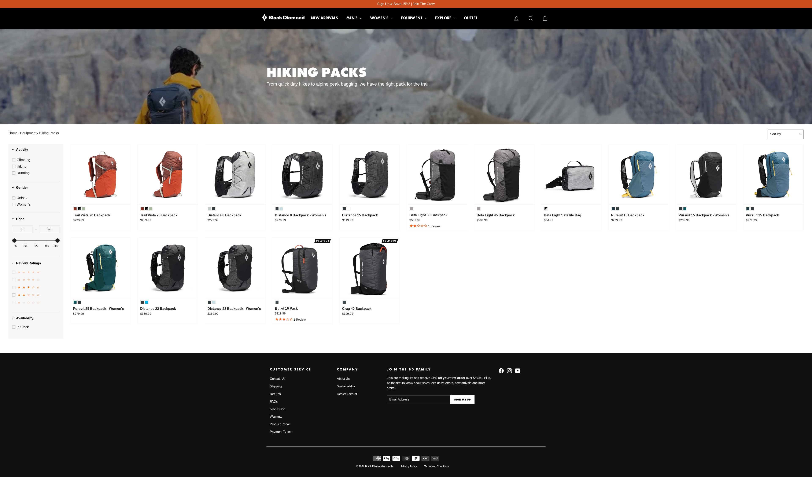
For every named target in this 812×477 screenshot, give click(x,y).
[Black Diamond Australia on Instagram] (509, 370)
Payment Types (281, 431)
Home (13, 133)
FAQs (274, 401)
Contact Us (277, 378)
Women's (380, 18)
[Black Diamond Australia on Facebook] (501, 370)
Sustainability (346, 386)
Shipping (276, 386)
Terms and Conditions (436, 466)
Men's (352, 18)
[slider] (14, 240)
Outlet (470, 18)
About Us (343, 378)
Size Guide (277, 409)
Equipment (412, 18)
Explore (443, 18)
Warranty (276, 416)
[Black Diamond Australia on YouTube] (517, 370)
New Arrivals (324, 18)
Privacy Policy (409, 466)
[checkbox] (36, 160)
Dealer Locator (347, 394)
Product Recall (280, 424)
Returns (275, 394)
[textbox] (22, 229)
